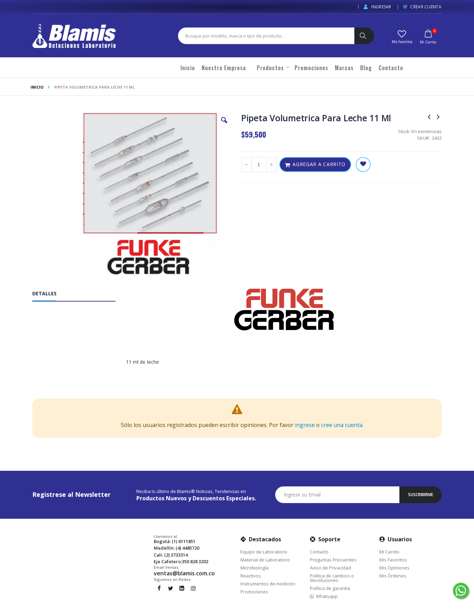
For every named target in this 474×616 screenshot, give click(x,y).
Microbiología (254, 568)
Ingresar (380, 7)
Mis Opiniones (394, 568)
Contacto (319, 552)
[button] (402, 36)
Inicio (37, 87)
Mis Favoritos (393, 560)
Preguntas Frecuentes (333, 560)
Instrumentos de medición (267, 584)
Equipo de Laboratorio (263, 552)
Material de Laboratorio (265, 560)
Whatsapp (326, 596)
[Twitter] (170, 588)
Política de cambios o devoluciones (332, 578)
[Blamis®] (74, 36)
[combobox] (265, 35)
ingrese (305, 425)
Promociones (254, 592)
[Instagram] (193, 588)
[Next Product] (438, 116)
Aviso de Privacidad (330, 568)
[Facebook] (159, 588)
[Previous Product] (429, 116)
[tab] (79, 295)
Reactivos (250, 576)
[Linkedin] (182, 588)
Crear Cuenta (425, 7)
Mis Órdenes (392, 576)
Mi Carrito (389, 552)
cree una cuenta (342, 425)
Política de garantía (330, 588)
